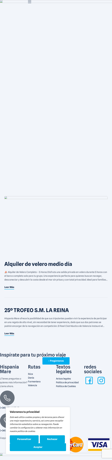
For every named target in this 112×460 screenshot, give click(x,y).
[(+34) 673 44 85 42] (7, 398)
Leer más (9, 287)
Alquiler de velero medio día (38, 264)
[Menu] (42, 2)
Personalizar (24, 439)
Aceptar (38, 447)
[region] (38, 430)
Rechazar (52, 439)
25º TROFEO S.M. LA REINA (36, 310)
